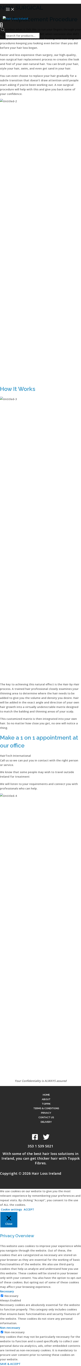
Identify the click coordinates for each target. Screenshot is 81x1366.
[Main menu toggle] (10, 9)
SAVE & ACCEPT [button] (10, 1364)
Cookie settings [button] (11, 1209)
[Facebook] (35, 1139)
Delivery (46, 1121)
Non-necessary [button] (10, 1327)
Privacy (46, 1112)
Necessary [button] (7, 1291)
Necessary (11, 1296)
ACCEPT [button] (29, 1209)
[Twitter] (46, 1139)
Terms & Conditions (46, 1108)
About (46, 1099)
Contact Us (46, 1117)
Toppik (46, 1103)
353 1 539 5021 (40, 1146)
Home (46, 1094)
